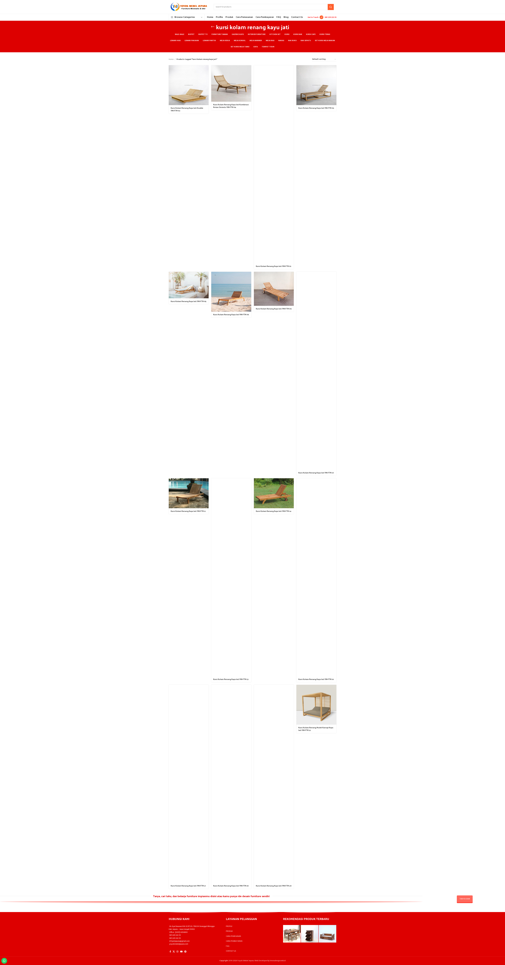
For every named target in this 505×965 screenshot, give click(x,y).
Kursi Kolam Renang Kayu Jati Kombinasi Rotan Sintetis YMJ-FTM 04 (231, 106)
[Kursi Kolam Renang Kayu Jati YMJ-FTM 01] (274, 164)
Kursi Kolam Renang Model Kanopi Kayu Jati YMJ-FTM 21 (315, 729)
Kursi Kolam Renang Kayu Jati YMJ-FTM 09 (274, 308)
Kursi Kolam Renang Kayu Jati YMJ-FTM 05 (188, 301)
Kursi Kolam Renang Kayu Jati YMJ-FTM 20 (274, 885)
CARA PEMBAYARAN (234, 941)
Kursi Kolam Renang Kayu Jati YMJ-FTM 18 (231, 885)
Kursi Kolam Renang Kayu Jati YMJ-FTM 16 (316, 679)
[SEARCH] (331, 7)
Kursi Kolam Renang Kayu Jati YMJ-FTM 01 (273, 266)
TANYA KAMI (465, 898)
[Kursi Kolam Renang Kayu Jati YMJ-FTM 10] (316, 371)
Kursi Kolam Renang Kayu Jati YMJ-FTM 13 (230, 679)
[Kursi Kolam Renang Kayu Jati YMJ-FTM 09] (274, 289)
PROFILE (229, 926)
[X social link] (174, 952)
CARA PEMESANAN (233, 936)
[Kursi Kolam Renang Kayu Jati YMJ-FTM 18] (231, 784)
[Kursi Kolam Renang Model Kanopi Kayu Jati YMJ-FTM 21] (316, 705)
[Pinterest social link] (185, 952)
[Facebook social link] (170, 952)
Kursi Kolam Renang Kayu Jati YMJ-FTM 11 (188, 511)
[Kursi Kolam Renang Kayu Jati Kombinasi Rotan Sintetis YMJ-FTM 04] (231, 83)
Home (171, 59)
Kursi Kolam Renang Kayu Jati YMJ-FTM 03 (316, 108)
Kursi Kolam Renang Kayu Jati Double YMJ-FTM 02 (187, 109)
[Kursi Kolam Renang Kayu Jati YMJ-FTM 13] (231, 577)
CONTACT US (231, 951)
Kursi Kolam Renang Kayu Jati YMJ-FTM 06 (231, 314)
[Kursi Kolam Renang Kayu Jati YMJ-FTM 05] (189, 285)
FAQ (227, 946)
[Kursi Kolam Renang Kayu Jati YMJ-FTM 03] (316, 85)
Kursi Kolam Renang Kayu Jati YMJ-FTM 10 (316, 472)
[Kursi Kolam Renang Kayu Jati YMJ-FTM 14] (274, 493)
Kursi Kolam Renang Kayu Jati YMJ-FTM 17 (188, 885)
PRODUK (229, 931)
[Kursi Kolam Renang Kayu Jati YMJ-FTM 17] (189, 784)
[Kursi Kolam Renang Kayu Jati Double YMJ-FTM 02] (189, 85)
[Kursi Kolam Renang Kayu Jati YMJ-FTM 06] (231, 292)
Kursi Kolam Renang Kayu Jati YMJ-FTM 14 (273, 511)
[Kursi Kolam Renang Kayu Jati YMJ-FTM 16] (316, 577)
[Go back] (212, 26)
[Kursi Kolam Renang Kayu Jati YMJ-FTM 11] (189, 493)
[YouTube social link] (181, 952)
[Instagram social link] (177, 952)
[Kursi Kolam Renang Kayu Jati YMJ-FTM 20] (274, 784)
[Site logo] (188, 6)
